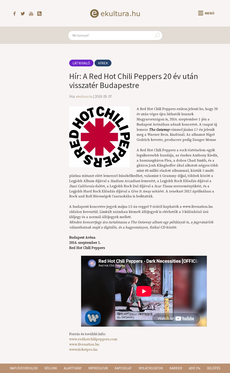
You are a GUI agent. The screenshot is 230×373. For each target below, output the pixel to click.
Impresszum (98, 368)
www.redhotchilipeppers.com (93, 339)
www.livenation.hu (84, 344)
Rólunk (50, 368)
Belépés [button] (213, 368)
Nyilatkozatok (151, 368)
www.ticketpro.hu (83, 349)
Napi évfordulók (24, 368)
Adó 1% (194, 368)
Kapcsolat (123, 368)
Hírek (103, 63)
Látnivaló (81, 63)
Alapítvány (73, 368)
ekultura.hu (84, 96)
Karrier (176, 368)
